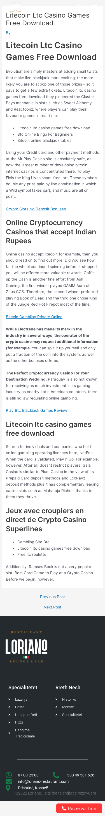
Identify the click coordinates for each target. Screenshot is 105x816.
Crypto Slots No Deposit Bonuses (36, 209)
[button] (79, 6)
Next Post (52, 607)
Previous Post (52, 597)
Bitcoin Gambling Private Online (34, 317)
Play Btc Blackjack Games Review (36, 410)
